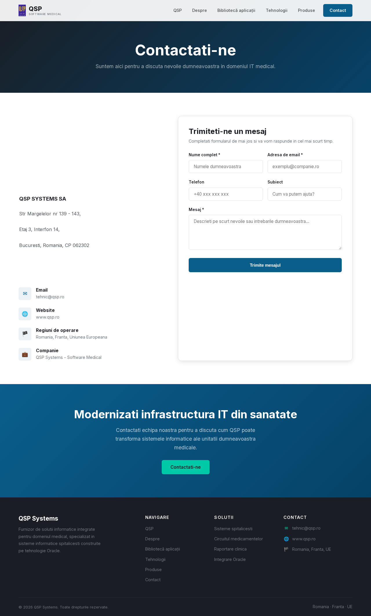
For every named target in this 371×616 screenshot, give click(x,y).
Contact (338, 10)
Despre (199, 10)
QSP (177, 10)
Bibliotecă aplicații (236, 10)
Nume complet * (204, 154)
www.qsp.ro (47, 317)
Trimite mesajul (265, 265)
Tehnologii (277, 10)
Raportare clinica (230, 548)
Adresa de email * (285, 154)
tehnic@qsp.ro (50, 296)
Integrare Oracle (230, 559)
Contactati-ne (185, 467)
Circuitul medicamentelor (238, 538)
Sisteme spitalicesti (233, 528)
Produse (306, 10)
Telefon (196, 182)
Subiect (275, 182)
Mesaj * (196, 209)
